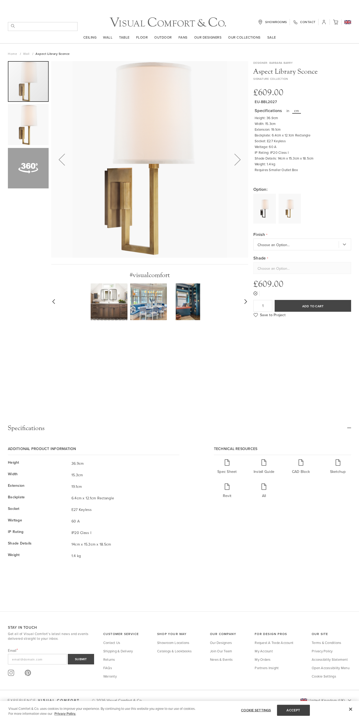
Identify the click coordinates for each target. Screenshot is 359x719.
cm (296, 110)
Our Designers (208, 37)
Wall (107, 37)
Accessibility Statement (330, 659)
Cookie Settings (324, 676)
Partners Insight (267, 667)
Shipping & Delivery (118, 651)
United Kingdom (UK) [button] (326, 700)
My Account (264, 651)
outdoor (163, 37)
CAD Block (301, 471)
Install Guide (264, 471)
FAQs (107, 667)
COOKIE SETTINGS (256, 710)
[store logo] (167, 22)
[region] (179, 710)
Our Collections (244, 37)
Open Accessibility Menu (331, 667)
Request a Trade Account (274, 642)
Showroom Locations (173, 642)
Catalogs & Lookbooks (174, 651)
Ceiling (90, 37)
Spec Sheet (227, 471)
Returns (109, 659)
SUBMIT (81, 659)
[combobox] (43, 26)
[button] (347, 22)
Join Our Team (221, 651)
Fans (183, 37)
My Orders (262, 659)
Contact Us (111, 642)
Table (124, 37)
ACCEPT (293, 710)
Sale (271, 37)
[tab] (179, 428)
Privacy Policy (322, 651)
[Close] (350, 709)
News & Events (221, 659)
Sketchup (338, 471)
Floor (142, 37)
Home (13, 53)
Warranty (110, 676)
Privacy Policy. (65, 713)
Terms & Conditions (326, 642)
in (288, 110)
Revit (227, 495)
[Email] (51, 659)
